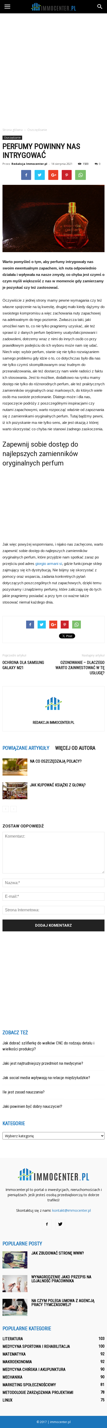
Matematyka (14, 1354)
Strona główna (12, 130)
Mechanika (12, 1377)
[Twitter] (60, 1224)
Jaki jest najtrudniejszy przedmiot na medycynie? (42, 1063)
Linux (7, 1400)
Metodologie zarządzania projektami (37, 1392)
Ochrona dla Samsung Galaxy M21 (23, 665)
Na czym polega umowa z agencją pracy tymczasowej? (62, 1302)
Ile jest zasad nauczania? (23, 1091)
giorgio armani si (48, 563)
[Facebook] (47, 1224)
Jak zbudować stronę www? (57, 1253)
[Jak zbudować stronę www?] (14, 1259)
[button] (100, 6)
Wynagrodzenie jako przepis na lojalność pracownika (61, 1279)
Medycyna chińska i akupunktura (33, 1369)
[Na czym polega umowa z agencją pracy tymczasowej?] (14, 1307)
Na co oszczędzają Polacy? (56, 761)
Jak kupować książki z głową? (58, 785)
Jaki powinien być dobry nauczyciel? (32, 1106)
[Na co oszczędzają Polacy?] (14, 766)
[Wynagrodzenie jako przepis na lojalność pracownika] (14, 1283)
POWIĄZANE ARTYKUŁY (25, 748)
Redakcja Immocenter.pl (29, 164)
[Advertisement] (53, 69)
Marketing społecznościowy (29, 1384)
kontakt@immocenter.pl (71, 1210)
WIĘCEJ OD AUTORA (75, 748)
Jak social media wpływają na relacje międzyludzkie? (46, 1077)
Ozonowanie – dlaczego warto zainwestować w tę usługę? (80, 667)
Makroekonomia (17, 1361)
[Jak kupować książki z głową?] (14, 790)
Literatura (12, 1338)
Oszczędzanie (12, 137)
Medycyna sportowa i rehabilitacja (36, 1346)
